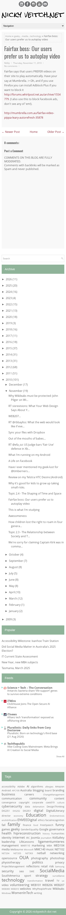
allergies (49, 786)
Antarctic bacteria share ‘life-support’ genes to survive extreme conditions (32, 692)
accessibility (8, 786)
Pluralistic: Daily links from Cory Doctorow (29, 729)
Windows (6, 893)
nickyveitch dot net (44, 911)
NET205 (17, 853)
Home (8, 36)
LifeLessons (26, 842)
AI (28, 786)
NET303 (29, 853)
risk (51, 866)
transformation (35, 880)
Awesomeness (17, 516)
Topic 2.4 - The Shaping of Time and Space (34, 493)
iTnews (12, 714)
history (46, 833)
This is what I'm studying (24, 510)
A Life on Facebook (20, 461)
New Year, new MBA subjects (20, 662)
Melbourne (16, 849)
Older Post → (55, 132)
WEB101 (36, 885)
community (38, 798)
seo (21, 871)
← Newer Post (11, 132)
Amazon (59, 786)
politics (37, 862)
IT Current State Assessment (20, 656)
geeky (17, 36)
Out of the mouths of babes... (27, 438)
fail (3, 825)
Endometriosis (57, 815)
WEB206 (47, 885)
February (15, 605)
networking (57, 853)
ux (63, 880)
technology (35, 36)
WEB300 (6, 888)
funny (60, 824)
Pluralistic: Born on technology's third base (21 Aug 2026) (32, 734)
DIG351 (27, 810)
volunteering (19, 884)
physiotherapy (11, 862)
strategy (42, 875)
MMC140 (39, 849)
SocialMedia (52, 871)
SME (31, 871)
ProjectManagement (13, 866)
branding (58, 790)
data (27, 806)
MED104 (59, 845)
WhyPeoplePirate (41, 888)
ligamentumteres (51, 841)
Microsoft (29, 849)
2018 (9, 329)
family (14, 824)
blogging (38, 790)
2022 (9, 304)
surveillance (58, 875)
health (7, 833)
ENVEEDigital (27, 819)
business (8, 794)
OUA (24, 858)
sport (27, 876)
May (12, 586)
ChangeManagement (53, 794)
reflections (33, 866)
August (14, 567)
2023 (9, 298)
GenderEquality (29, 829)
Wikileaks (58, 889)
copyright (24, 802)
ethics (41, 820)
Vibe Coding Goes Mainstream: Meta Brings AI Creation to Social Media (32, 748)
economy (18, 815)
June (12, 580)
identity (6, 838)
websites (25, 889)
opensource (9, 858)
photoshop (57, 858)
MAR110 (25, 845)
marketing (38, 845)
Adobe (21, 786)
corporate (37, 802)
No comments (10, 66)
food (35, 825)
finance (27, 825)
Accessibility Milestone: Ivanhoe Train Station (30, 641)
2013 (9, 361)
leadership (8, 842)
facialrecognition (54, 820)
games (6, 829)
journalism (46, 837)
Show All (60, 756)
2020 (9, 317)
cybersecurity (12, 806)
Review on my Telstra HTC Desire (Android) (35, 477)
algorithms (37, 786)
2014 (9, 354)
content (59, 798)
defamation (38, 806)
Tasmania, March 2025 (16, 668)
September (16, 561)
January (14, 611)
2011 (9, 373)
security (8, 871)
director (6, 815)
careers (29, 794)
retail (44, 866)
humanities (57, 833)
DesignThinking (55, 806)
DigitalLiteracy (55, 811)
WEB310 (15, 888)
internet (19, 837)
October (14, 554)
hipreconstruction (27, 833)
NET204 (5, 853)
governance (56, 829)
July (11, 573)
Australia (26, 790)
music (50, 849)
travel (49, 880)
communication (12, 798)
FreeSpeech (46, 825)
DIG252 (16, 810)
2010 (9, 380)
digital (38, 810)
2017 (9, 336)
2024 (9, 292)
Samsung (59, 866)
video (5, 885)
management (10, 845)
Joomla (35, 838)
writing (38, 893)
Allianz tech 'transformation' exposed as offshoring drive (30, 719)
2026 (9, 279)
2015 (9, 348)
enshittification (9, 820)
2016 (9, 342)
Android (6, 790)
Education (36, 815)
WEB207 (59, 885)
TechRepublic (16, 744)
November (16, 391)
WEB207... (14, 416)
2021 (9, 310)
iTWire (11, 701)
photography (39, 858)
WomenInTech (22, 892)
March (13, 598)
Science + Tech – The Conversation (29, 688)
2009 (9, 619)
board (48, 790)
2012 (9, 367)
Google (43, 829)
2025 (9, 285)
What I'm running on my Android (29, 455)
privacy (59, 862)
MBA (49, 845)
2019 (9, 323)
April (12, 592)
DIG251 (6, 810)
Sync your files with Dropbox (26, 432)
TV (58, 880)
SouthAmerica (11, 876)
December (16, 384)
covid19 (50, 802)
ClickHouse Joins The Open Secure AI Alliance (28, 705)
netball (41, 853)
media (25, 36)
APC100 (15, 790)
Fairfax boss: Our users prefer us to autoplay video (32, 52)
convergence (9, 802)
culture (60, 802)
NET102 (59, 849)
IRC (28, 837)
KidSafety (58, 838)
